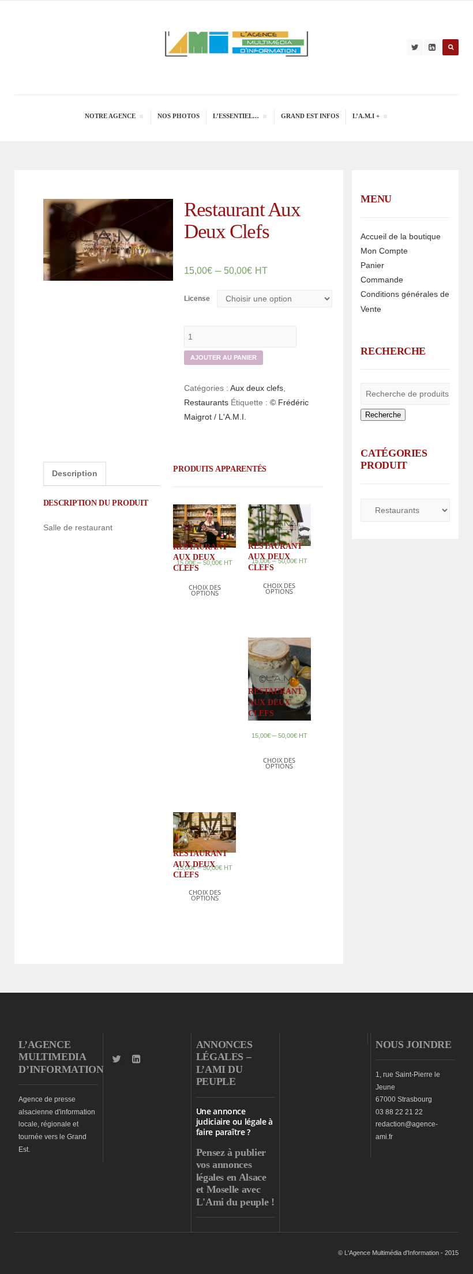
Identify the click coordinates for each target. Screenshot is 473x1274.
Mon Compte (384, 250)
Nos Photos (178, 115)
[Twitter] (415, 47)
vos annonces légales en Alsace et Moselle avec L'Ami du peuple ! (235, 1183)
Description (74, 473)
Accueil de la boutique (401, 236)
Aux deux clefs (256, 388)
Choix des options (205, 590)
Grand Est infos (310, 115)
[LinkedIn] (432, 47)
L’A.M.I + (366, 117)
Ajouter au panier (223, 357)
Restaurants (206, 402)
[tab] (74, 473)
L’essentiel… (235, 117)
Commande (382, 279)
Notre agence (110, 117)
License (197, 299)
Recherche (383, 414)
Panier (372, 265)
